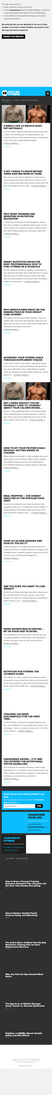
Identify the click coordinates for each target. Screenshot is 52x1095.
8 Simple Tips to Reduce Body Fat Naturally (23, 127)
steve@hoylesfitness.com (28, 1062)
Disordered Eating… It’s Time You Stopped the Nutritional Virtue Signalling (23, 761)
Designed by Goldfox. (26, 1066)
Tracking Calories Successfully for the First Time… (22, 716)
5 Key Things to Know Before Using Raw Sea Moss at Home (23, 172)
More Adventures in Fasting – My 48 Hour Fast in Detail (24, 630)
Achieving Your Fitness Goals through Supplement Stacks (23, 358)
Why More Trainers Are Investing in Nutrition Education (19, 216)
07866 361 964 (35, 1060)
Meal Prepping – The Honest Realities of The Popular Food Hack (24, 498)
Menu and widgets (47, 93)
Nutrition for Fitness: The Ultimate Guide (21, 672)
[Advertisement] (26, 61)
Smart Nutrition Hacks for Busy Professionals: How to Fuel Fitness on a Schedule (22, 264)
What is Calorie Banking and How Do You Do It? (23, 542)
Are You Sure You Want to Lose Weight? (24, 587)
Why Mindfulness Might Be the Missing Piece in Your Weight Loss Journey (24, 312)
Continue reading (12, 143)
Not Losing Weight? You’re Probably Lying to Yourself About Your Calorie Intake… (23, 405)
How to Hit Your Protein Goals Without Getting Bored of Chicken (24, 450)
